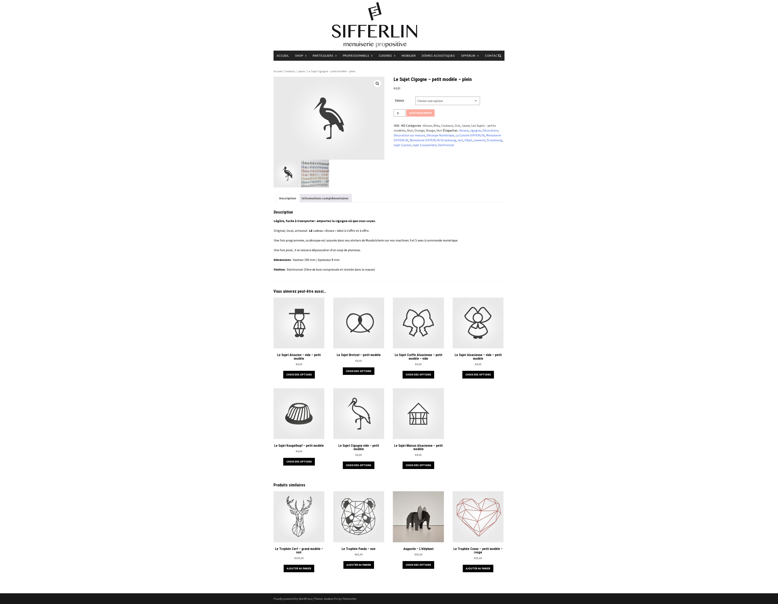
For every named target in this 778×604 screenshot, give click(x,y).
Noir (410, 130)
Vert (439, 130)
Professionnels (356, 55)
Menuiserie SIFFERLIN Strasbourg (433, 140)
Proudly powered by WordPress (293, 599)
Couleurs (289, 71)
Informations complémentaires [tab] (325, 198)
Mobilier (409, 55)
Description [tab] (287, 198)
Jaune (301, 71)
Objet (468, 140)
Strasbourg (494, 140)
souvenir (479, 140)
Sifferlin (468, 55)
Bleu (436, 125)
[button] (377, 83)
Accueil (283, 55)
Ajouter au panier (420, 112)
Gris (457, 125)
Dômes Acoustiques (438, 55)
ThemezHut (349, 599)
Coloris (399, 100)
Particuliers (323, 55)
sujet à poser (402, 145)
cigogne (475, 130)
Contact (492, 55)
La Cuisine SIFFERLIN (470, 135)
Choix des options (299, 374)
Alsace (427, 125)
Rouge (430, 130)
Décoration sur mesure (409, 135)
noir (460, 140)
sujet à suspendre (424, 145)
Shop (299, 55)
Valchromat (446, 145)
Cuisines (385, 55)
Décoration (490, 130)
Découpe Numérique (440, 135)
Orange (419, 130)
